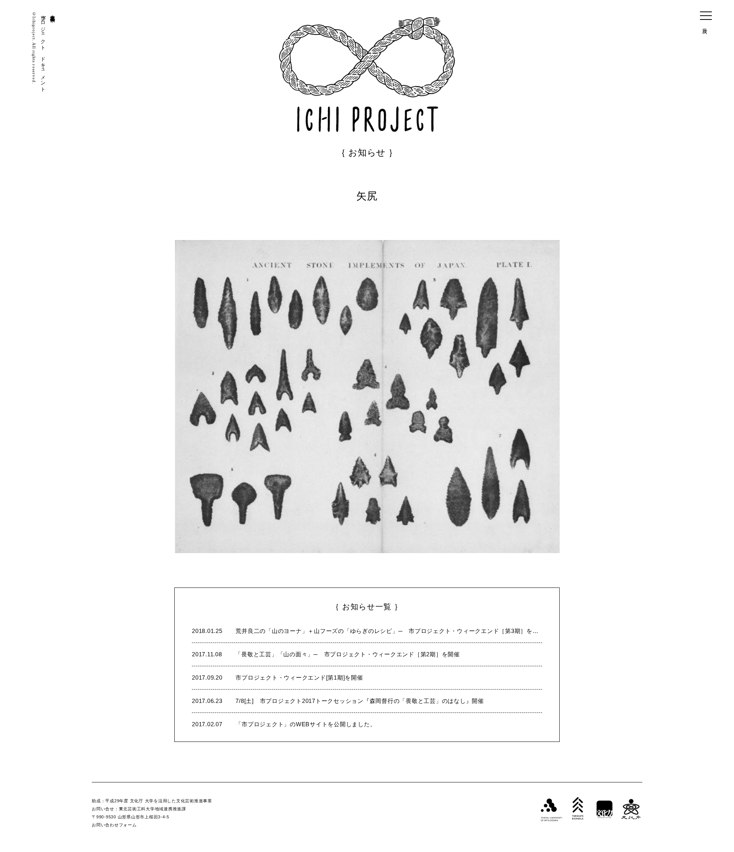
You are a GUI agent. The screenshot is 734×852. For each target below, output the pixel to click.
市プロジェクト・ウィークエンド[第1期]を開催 (277, 677)
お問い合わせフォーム (114, 825)
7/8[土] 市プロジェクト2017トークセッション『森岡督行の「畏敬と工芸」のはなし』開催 (338, 701)
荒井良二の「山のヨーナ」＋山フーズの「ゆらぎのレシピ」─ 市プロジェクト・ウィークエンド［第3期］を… (365, 631)
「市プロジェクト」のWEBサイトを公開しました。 (284, 724)
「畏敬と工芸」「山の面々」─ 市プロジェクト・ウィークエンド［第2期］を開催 (326, 654)
